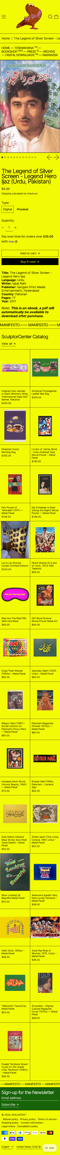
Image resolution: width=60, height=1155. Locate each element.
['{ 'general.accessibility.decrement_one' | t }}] (2, 227)
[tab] (2, 157)
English (6, 1146)
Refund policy (10, 1119)
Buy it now (28, 261)
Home (6, 38)
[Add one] (15, 227)
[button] (50, 16)
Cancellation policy (27, 1126)
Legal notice (8, 1126)
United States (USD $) (29, 1146)
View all (7, 343)
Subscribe (8, 1104)
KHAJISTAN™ (19, 1114)
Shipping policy (10, 1122)
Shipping (6, 193)
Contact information (32, 1122)
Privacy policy (28, 1119)
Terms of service (47, 1119)
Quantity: (8, 220)
